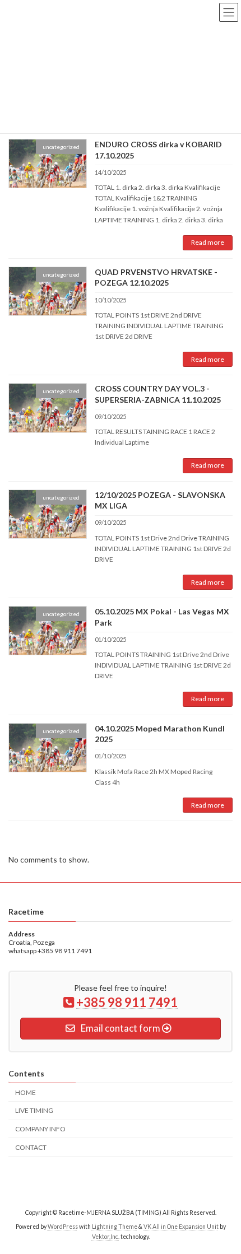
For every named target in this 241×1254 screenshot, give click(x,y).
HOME (25, 1092)
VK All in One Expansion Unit (181, 1226)
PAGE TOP (224, 1204)
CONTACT (31, 1147)
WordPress (63, 1226)
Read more (207, 242)
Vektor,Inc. (105, 1236)
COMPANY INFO (40, 1129)
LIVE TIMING (34, 1110)
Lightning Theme (114, 1226)
